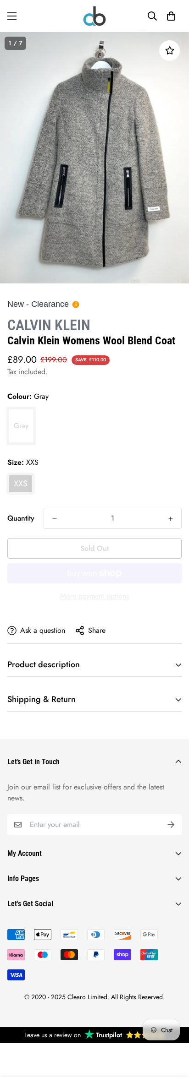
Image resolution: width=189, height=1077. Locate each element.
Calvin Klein (48, 325)
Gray (21, 425)
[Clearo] (94, 16)
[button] (171, 16)
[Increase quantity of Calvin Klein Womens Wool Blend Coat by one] (170, 518)
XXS (21, 484)
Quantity (20, 518)
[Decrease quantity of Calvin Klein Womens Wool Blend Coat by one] (54, 518)
